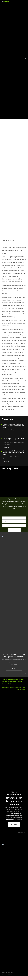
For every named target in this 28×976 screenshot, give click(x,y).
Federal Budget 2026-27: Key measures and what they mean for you (14, 439)
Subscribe (14, 530)
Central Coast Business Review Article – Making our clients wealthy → (14, 688)
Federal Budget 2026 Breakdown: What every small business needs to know (13, 425)
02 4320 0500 (9, 972)
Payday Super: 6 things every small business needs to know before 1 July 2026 (14, 452)
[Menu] (18, 59)
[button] (14, 490)
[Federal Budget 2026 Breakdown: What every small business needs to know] (14, 479)
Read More (6, 434)
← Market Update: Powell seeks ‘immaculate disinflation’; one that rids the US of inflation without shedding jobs (13, 681)
